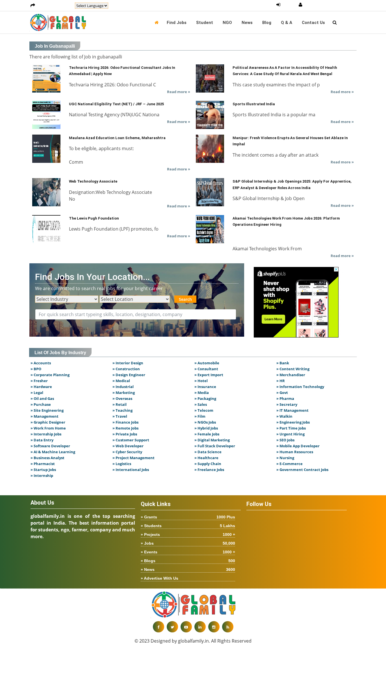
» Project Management (133, 457)
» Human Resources (294, 451)
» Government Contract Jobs (302, 469)
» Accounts (41, 362)
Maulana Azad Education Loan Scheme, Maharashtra (117, 138)
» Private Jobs (124, 434)
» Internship (42, 475)
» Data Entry (42, 439)
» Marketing (123, 392)
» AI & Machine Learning (53, 451)
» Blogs (188, 560)
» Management (44, 416)
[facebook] (158, 626)
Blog (266, 22)
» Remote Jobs (125, 428)
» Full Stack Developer (214, 445)
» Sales (200, 404)
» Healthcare (206, 457)
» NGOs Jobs (205, 422)
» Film (199, 416)
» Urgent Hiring (290, 434)
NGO (227, 22)
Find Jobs (177, 22)
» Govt (282, 392)
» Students (188, 525)
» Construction (126, 368)
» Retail (119, 404)
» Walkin (284, 416)
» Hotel (201, 380)
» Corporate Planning (50, 374)
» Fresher (39, 380)
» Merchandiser (290, 374)
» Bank (282, 362)
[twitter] (172, 626)
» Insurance (205, 386)
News (247, 22)
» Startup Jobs (43, 469)
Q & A (286, 22)
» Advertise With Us (159, 578)
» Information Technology (300, 386)
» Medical (121, 380)
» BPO (36, 368)
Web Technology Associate (93, 181)
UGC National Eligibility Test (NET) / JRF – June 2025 (116, 104)
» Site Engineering (47, 410)
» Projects (188, 534)
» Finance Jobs (125, 422)
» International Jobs (130, 469)
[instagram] (214, 626)
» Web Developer (128, 445)
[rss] (227, 626)
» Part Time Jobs (291, 428)
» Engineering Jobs (293, 422)
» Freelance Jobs (209, 469)
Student (204, 22)
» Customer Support (130, 439)
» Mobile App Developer (298, 445)
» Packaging (205, 398)
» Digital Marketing (212, 439)
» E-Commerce (289, 463)
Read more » (178, 91)
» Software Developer (50, 445)
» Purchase (41, 404)
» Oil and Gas (42, 398)
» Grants (188, 517)
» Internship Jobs (46, 434)
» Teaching (122, 410)
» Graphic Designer (48, 422)
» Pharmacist (43, 463)
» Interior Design (127, 362)
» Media (201, 392)
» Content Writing (292, 368)
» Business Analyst (47, 457)
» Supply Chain (207, 463)
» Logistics (121, 463)
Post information (55, 5)
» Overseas (122, 398)
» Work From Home (48, 428)
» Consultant (206, 368)
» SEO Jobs (285, 439)
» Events (188, 552)
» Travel (119, 416)
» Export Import (208, 374)
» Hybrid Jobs (206, 428)
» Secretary (286, 404)
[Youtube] (186, 626)
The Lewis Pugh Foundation (94, 218)
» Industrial (123, 386)
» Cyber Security (127, 451)
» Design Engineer (128, 374)
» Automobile (206, 362)
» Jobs (188, 543)
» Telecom (203, 410)
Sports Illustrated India (254, 104)
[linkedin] (200, 626)
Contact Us (313, 22)
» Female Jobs (206, 434)
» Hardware (41, 386)
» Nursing (285, 457)
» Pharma (285, 398)
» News (188, 569)
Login (289, 4)
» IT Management (292, 410)
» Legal (37, 392)
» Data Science (208, 451)
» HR (280, 380)
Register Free (319, 4)
